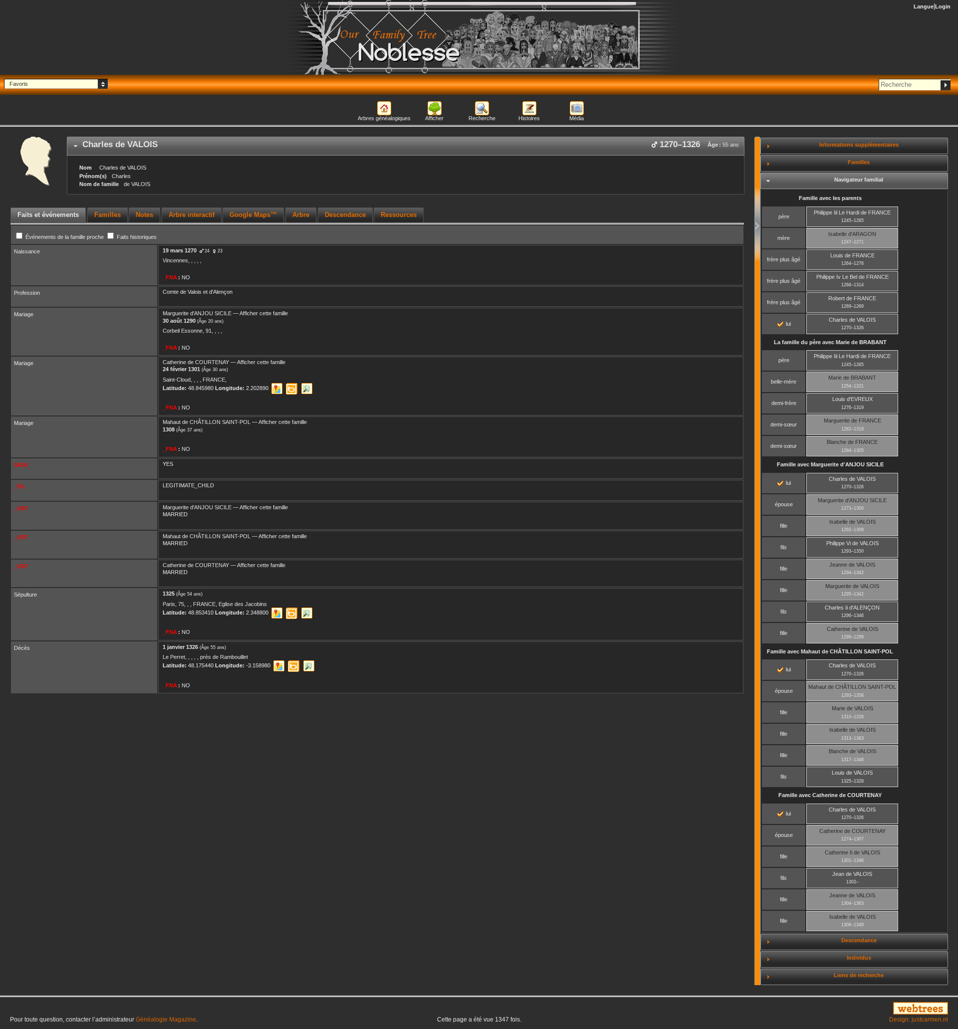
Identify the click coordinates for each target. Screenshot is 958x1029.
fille (783, 526)
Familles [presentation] (107, 214)
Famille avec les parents (830, 198)
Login (943, 6)
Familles (859, 162)
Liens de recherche (859, 975)
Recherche (482, 118)
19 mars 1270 (180, 250)
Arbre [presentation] (300, 214)
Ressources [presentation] (399, 214)
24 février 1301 (181, 369)
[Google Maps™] (276, 389)
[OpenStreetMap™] (306, 389)
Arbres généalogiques (384, 118)
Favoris (18, 84)
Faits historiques (136, 237)
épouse (784, 504)
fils (783, 547)
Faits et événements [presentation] (48, 214)
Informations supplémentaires (859, 145)
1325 (169, 594)
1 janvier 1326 (180, 647)
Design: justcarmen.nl (918, 1019)
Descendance (859, 940)
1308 (169, 429)
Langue (924, 6)
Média (576, 118)
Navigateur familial (858, 180)
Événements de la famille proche (64, 237)
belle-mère (783, 382)
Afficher (434, 118)
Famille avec (830, 464)
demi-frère (783, 403)
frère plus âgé (783, 259)
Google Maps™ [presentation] (253, 214)
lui (787, 324)
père (783, 216)
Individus (859, 958)
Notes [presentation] (144, 214)
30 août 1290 (179, 321)
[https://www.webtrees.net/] (798, 1009)
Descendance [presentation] (345, 214)
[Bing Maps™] (291, 389)
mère (783, 238)
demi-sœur (783, 424)
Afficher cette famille (264, 313)
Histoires (529, 118)
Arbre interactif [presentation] (192, 214)
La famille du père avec (830, 342)
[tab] (405, 146)
